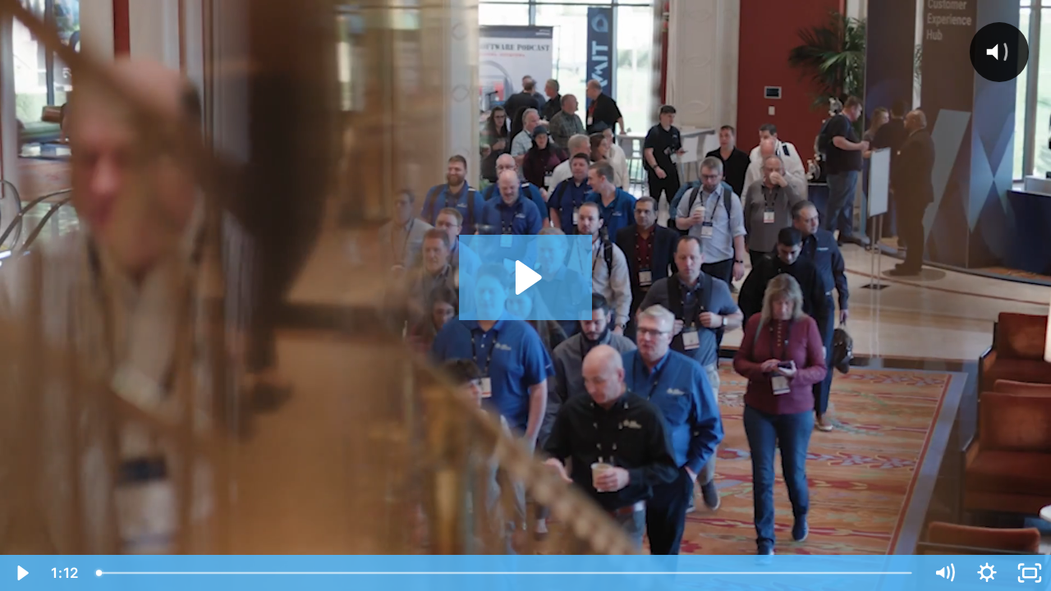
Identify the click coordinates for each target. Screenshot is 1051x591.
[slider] (505, 573)
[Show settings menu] (987, 573)
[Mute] (944, 573)
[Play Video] (21, 573)
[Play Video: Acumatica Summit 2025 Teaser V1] (526, 277)
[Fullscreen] (1029, 573)
